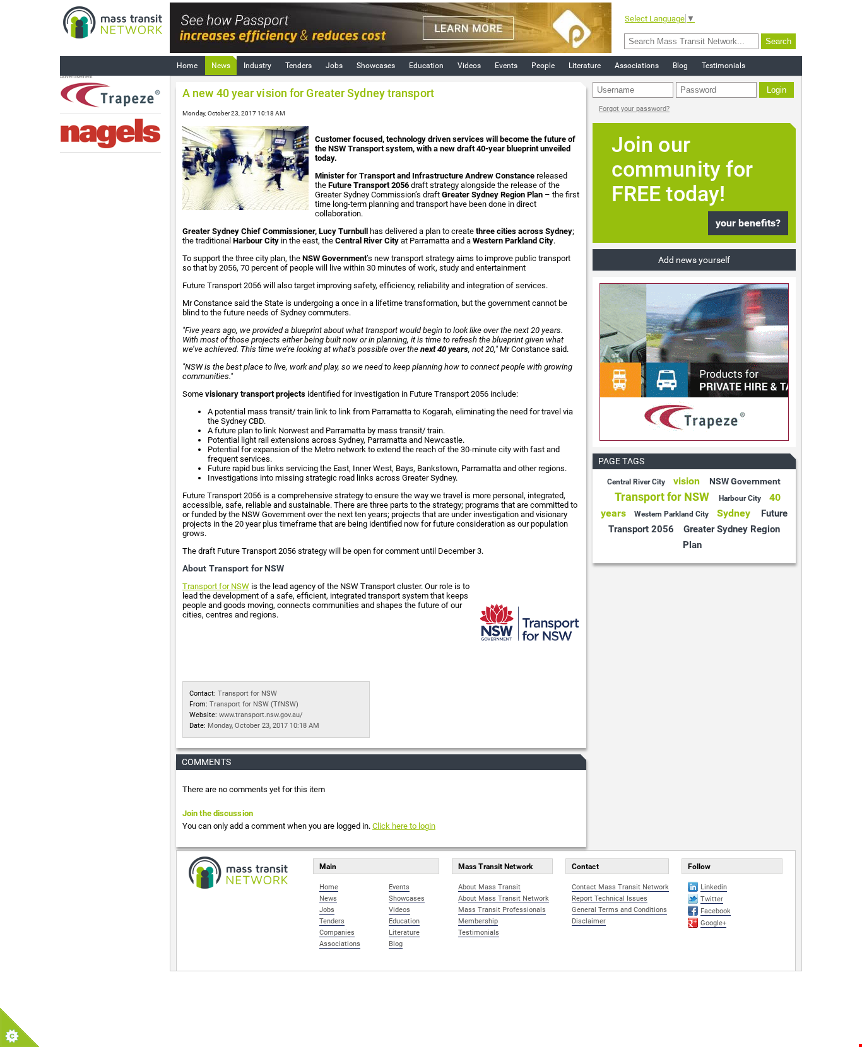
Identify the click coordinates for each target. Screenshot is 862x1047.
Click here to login (403, 826)
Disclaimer (589, 921)
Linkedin (713, 887)
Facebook (715, 911)
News (220, 65)
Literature (585, 65)
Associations (637, 65)
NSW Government (745, 481)
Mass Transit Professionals (502, 910)
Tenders (298, 65)
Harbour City (740, 498)
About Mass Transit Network (503, 898)
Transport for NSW (215, 586)
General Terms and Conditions (619, 910)
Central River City (636, 481)
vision (686, 481)
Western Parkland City (671, 514)
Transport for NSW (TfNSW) (254, 704)
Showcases (376, 65)
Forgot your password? (634, 109)
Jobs (334, 65)
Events (506, 65)
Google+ (713, 923)
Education (426, 65)
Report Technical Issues (609, 898)
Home (187, 65)
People (543, 65)
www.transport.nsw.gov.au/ (261, 715)
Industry (257, 65)
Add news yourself (694, 260)
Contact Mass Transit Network (620, 887)
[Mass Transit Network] (112, 21)
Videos (469, 65)
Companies (337, 932)
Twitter (711, 899)
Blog (680, 65)
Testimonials (723, 65)
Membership (478, 921)
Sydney (733, 513)
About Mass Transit (489, 887)
